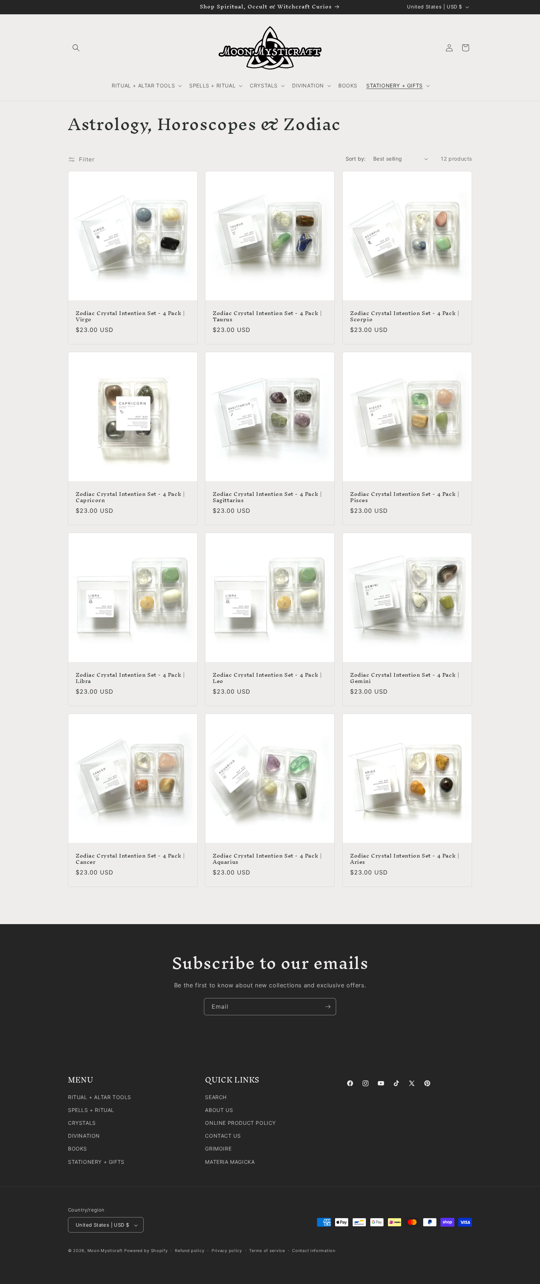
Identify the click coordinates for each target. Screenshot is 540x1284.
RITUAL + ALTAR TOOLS (99, 1097)
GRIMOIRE (218, 1148)
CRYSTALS (82, 1122)
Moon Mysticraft (105, 1250)
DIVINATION (84, 1136)
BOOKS (77, 1148)
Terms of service (267, 1250)
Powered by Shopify (146, 1250)
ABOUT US (219, 1109)
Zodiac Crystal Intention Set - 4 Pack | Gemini (404, 678)
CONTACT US (223, 1136)
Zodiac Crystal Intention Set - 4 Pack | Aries (404, 859)
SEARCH (216, 1097)
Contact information (313, 1250)
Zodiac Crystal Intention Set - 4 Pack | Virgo (130, 317)
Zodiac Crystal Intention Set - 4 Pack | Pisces (404, 497)
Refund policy (189, 1250)
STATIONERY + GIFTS (96, 1161)
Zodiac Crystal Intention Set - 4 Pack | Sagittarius (267, 497)
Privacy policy (227, 1250)
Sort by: (356, 158)
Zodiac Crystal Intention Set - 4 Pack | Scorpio (404, 317)
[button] (76, 48)
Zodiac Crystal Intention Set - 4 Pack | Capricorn (130, 497)
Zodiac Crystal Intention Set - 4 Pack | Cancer (130, 859)
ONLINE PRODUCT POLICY (240, 1122)
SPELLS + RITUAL (91, 1109)
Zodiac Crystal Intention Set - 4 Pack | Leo (267, 678)
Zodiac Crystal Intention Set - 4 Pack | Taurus (267, 317)
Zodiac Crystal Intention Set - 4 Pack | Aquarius (267, 859)
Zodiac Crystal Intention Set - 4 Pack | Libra (130, 678)
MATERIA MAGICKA (230, 1161)
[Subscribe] (328, 1006)
